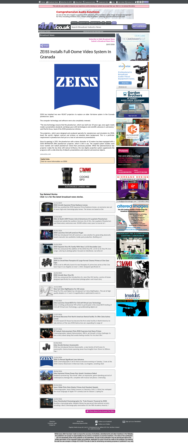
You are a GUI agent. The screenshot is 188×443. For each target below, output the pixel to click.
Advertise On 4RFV (66, 2)
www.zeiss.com (45, 154)
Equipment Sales (90, 2)
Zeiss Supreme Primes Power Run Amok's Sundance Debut (75, 373)
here (120, 6)
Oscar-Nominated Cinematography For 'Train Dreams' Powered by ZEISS (80, 401)
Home (43, 2)
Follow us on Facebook (105, 421)
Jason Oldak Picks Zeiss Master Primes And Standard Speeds (76, 387)
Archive (108, 23)
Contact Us (130, 2)
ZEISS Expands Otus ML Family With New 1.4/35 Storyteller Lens (77, 247)
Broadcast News (53, 2)
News (114, 23)
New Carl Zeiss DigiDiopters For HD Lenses (69, 289)
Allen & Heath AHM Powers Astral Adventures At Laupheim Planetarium (80, 219)
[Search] (125, 27)
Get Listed (121, 2)
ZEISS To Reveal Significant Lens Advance (69, 360)
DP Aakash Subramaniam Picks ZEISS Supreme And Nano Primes (77, 331)
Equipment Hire (103, 2)
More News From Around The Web (101, 411)
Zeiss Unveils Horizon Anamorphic (66, 345)
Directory (74, 23)
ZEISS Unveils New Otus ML (64, 275)
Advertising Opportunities (80, 423)
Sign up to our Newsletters (133, 421)
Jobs (113, 2)
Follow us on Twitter (104, 424)
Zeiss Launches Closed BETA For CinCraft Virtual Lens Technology (77, 303)
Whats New (80, 421)
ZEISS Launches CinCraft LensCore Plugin (68, 233)
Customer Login (52, 423)
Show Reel (79, 2)
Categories (52, 425)
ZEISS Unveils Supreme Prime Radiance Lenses (71, 205)
